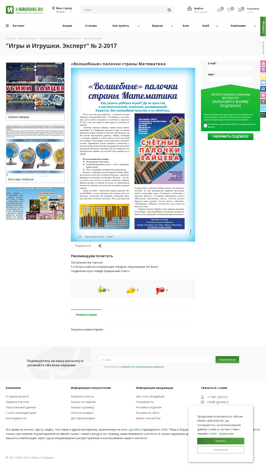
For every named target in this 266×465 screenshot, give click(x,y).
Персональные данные (21, 407)
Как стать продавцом (150, 396)
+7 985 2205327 (217, 397)
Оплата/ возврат (82, 413)
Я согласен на (134, 366)
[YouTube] (263, 63)
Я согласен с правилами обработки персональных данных (232, 125)
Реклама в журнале (149, 407)
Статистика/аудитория (21, 413)
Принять (220, 441)
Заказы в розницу (82, 407)
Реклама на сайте (147, 413)
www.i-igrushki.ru (131, 429)
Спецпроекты (145, 402)
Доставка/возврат (83, 418)
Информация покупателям (91, 388)
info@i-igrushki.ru (218, 402)
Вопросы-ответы (82, 396)
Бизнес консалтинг (148, 418)
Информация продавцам (154, 388)
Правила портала (17, 402)
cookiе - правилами (221, 433)
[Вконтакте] (263, 82)
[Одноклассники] (263, 76)
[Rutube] (263, 69)
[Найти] (169, 10)
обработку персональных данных (143, 366)
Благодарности (16, 418)
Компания (13, 388)
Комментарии (86, 314)
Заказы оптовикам (83, 402)
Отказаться (220, 449)
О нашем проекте (17, 396)
